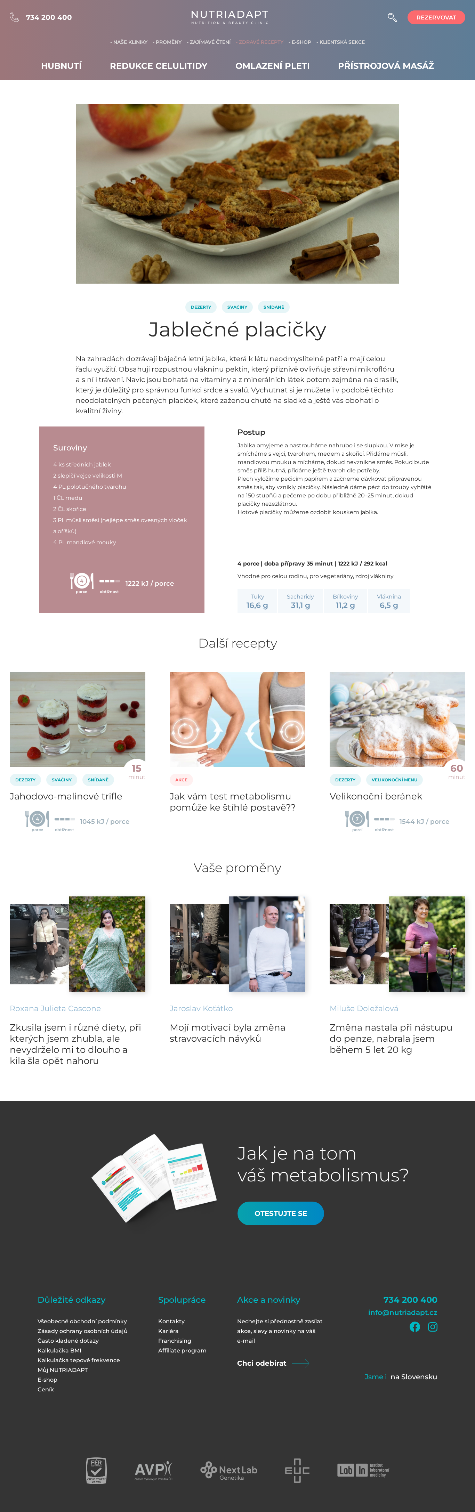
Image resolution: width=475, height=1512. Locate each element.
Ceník (46, 1389)
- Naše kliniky (128, 42)
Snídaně (274, 307)
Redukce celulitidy (158, 66)
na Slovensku (414, 1377)
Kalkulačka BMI (59, 1350)
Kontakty (171, 1321)
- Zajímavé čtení (209, 42)
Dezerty (201, 307)
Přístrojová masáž (386, 66)
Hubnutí (61, 66)
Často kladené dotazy (68, 1341)
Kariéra (168, 1331)
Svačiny (237, 307)
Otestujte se (281, 1213)
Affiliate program (182, 1350)
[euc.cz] (297, 1470)
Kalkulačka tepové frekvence (79, 1360)
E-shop (47, 1379)
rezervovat (436, 17)
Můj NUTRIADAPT (63, 1370)
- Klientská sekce (340, 42)
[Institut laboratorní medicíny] (363, 1470)
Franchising (174, 1341)
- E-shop (300, 42)
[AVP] (153, 1471)
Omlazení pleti (272, 66)
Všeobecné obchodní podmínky (82, 1321)
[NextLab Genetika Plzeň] (228, 1470)
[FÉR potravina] (96, 1470)
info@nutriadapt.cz (402, 1312)
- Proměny (167, 42)
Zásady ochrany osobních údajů (83, 1331)
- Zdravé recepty (259, 42)
